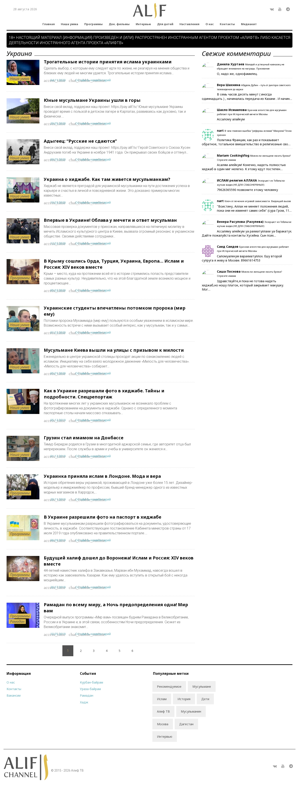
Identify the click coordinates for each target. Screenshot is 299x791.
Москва (162, 724)
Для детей (165, 24)
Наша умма (69, 24)
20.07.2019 (58, 587)
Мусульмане (201, 686)
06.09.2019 (58, 540)
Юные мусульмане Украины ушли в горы (92, 100)
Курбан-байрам (91, 682)
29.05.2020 (58, 123)
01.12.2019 (58, 456)
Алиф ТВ (163, 711)
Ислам (162, 699)
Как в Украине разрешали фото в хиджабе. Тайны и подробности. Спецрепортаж (104, 394)
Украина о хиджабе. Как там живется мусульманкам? (107, 179)
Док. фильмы (119, 24)
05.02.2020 (58, 290)
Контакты (227, 24)
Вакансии (14, 695)
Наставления (189, 24)
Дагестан (186, 724)
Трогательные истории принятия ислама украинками (108, 62)
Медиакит (249, 24)
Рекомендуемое (169, 686)
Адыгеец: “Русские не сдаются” (80, 141)
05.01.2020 (58, 373)
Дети (205, 699)
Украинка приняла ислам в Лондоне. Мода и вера (102, 476)
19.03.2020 (58, 202)
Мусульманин (191, 711)
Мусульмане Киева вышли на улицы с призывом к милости (114, 350)
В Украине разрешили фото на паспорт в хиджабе (102, 517)
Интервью (143, 24)
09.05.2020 (58, 159)
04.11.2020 (58, 80)
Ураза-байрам (90, 689)
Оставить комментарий (93, 80)
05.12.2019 (58, 420)
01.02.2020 (58, 332)
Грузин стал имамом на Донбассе (83, 438)
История (184, 699)
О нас (210, 24)
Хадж (84, 702)
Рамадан (17, 621)
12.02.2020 (58, 243)
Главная (48, 24)
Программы (93, 24)
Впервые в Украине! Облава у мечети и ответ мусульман (110, 220)
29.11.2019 (58, 499)
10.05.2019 (58, 634)
